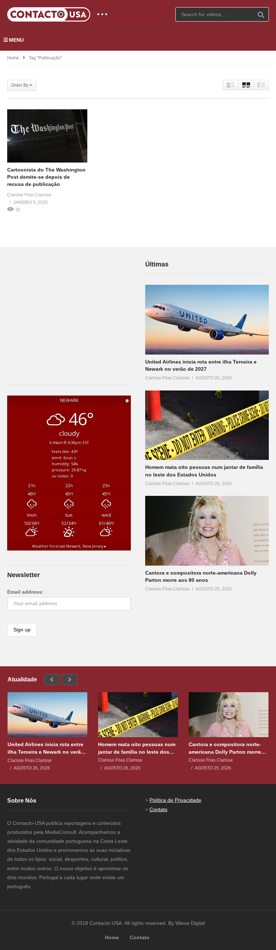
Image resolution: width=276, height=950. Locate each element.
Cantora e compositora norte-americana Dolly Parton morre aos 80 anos (225, 748)
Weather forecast (69, 546)
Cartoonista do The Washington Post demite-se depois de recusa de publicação (46, 177)
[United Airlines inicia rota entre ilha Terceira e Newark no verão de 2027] (207, 320)
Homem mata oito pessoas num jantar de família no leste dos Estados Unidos (136, 748)
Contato (158, 809)
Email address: (25, 592)
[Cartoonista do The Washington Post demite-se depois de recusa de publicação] (47, 136)
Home (13, 57)
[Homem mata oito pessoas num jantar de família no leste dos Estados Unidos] (207, 425)
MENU (16, 40)
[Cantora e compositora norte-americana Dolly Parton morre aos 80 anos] (207, 531)
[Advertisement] (61, 304)
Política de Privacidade (175, 800)
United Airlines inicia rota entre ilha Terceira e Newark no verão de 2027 (46, 748)
